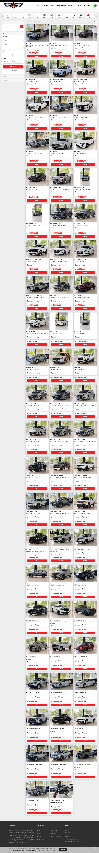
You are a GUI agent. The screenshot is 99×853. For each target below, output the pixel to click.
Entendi (63, 849)
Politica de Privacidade (56, 836)
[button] (2, 16)
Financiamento (61, 5)
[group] (7, 15)
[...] (28, 842)
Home (3, 10)
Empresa (39, 833)
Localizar (13, 66)
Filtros (4, 33)
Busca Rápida (6, 22)
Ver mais (37, 56)
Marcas (5, 76)
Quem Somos (71, 5)
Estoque (39, 5)
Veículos (39, 836)
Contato (79, 5)
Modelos (5, 80)
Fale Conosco (54, 833)
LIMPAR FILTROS (13, 70)
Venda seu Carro (49, 5)
